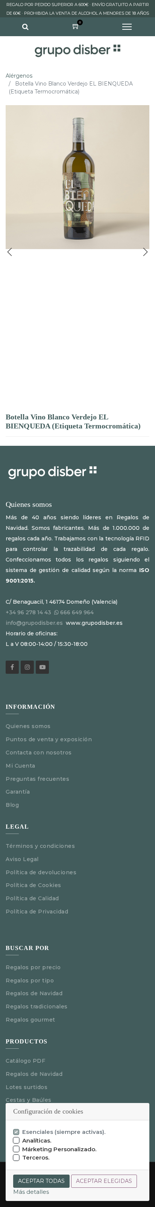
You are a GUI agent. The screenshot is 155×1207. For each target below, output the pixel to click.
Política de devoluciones (41, 872)
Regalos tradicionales (37, 1006)
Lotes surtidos (26, 1087)
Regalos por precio (33, 967)
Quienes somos (28, 726)
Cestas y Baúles (29, 1100)
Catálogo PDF (25, 1060)
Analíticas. (37, 1140)
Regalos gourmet (30, 1019)
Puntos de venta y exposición (49, 739)
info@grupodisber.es (34, 623)
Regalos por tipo (30, 980)
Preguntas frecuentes (37, 779)
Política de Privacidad (37, 911)
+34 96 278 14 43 (28, 612)
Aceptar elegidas (104, 1181)
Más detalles (31, 1191)
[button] (10, 252)
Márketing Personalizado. (59, 1149)
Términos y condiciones (40, 846)
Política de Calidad (32, 898)
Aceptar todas (41, 1181)
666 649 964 (77, 612)
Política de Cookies (33, 885)
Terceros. (36, 1157)
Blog (12, 805)
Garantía (18, 791)
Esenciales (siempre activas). (64, 1131)
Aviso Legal (23, 859)
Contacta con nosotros (39, 752)
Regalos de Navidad (34, 993)
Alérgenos (19, 75)
